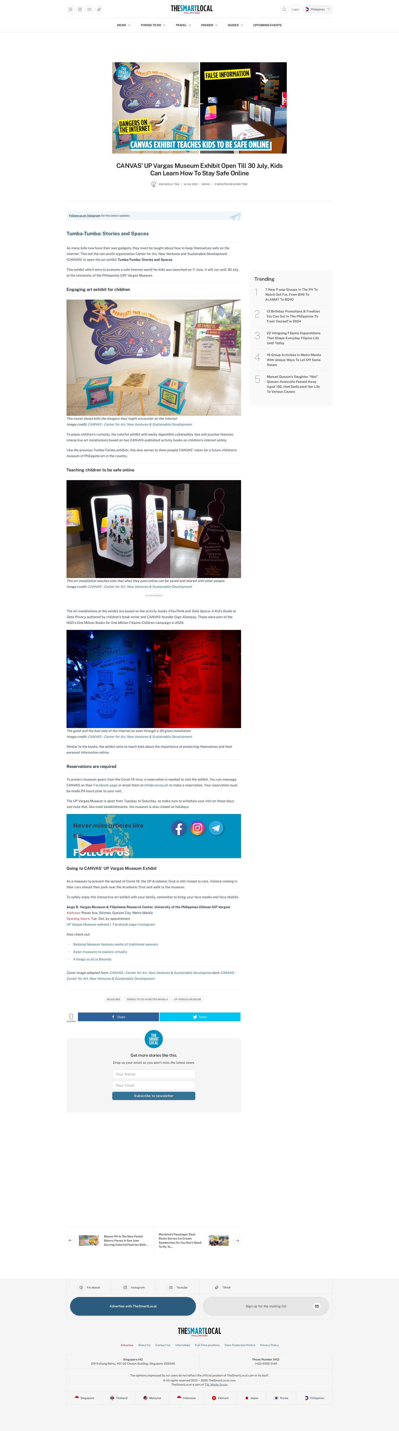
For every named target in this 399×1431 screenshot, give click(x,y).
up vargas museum (187, 999)
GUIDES (233, 25)
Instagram (147, 924)
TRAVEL (181, 25)
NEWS (121, 25)
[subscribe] (317, 1306)
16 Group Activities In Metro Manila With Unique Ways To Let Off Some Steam (294, 360)
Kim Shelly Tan (169, 184)
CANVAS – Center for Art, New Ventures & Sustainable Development (140, 424)
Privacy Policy (269, 1345)
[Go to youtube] (90, 9)
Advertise (127, 1345)
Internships (182, 1345)
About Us (144, 1345)
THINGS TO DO (151, 25)
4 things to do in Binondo (92, 959)
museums (113, 999)
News (206, 184)
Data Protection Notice (240, 1345)
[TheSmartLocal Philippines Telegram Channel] (216, 827)
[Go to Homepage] (192, 9)
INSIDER (207, 25)
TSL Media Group (216, 1384)
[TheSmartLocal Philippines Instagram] (197, 827)
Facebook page (125, 924)
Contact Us (162, 1345)
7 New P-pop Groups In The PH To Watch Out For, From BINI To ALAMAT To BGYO (291, 294)
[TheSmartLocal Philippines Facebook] (179, 827)
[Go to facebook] (70, 9)
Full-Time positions (207, 1345)
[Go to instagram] (80, 9)
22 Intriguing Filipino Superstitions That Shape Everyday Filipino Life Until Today (293, 338)
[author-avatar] (153, 186)
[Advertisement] (153, 1173)
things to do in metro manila (147, 999)
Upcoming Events (267, 25)
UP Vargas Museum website (87, 924)
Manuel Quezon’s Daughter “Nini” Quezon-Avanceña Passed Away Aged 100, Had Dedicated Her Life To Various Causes (293, 384)
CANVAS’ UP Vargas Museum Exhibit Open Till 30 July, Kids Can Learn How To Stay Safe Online (199, 169)
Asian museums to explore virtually (100, 952)
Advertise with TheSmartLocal (133, 1306)
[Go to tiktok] (99, 9)
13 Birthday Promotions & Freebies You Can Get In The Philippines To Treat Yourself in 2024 (293, 316)
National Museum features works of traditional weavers (115, 944)
